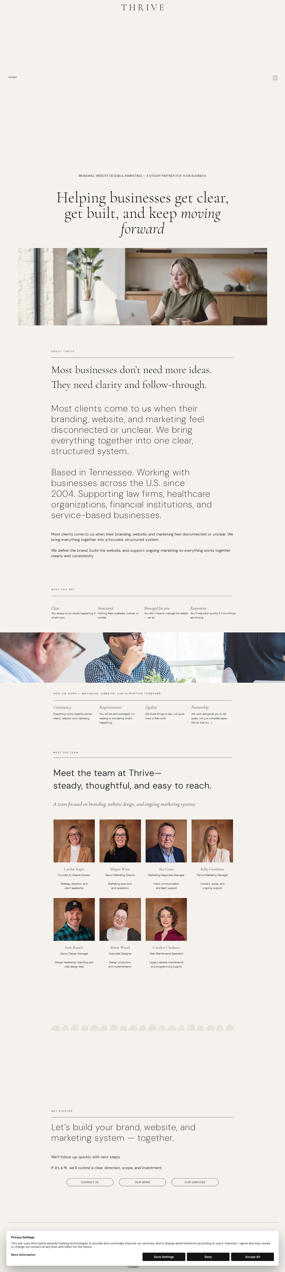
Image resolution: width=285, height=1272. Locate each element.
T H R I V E (142, 7)
